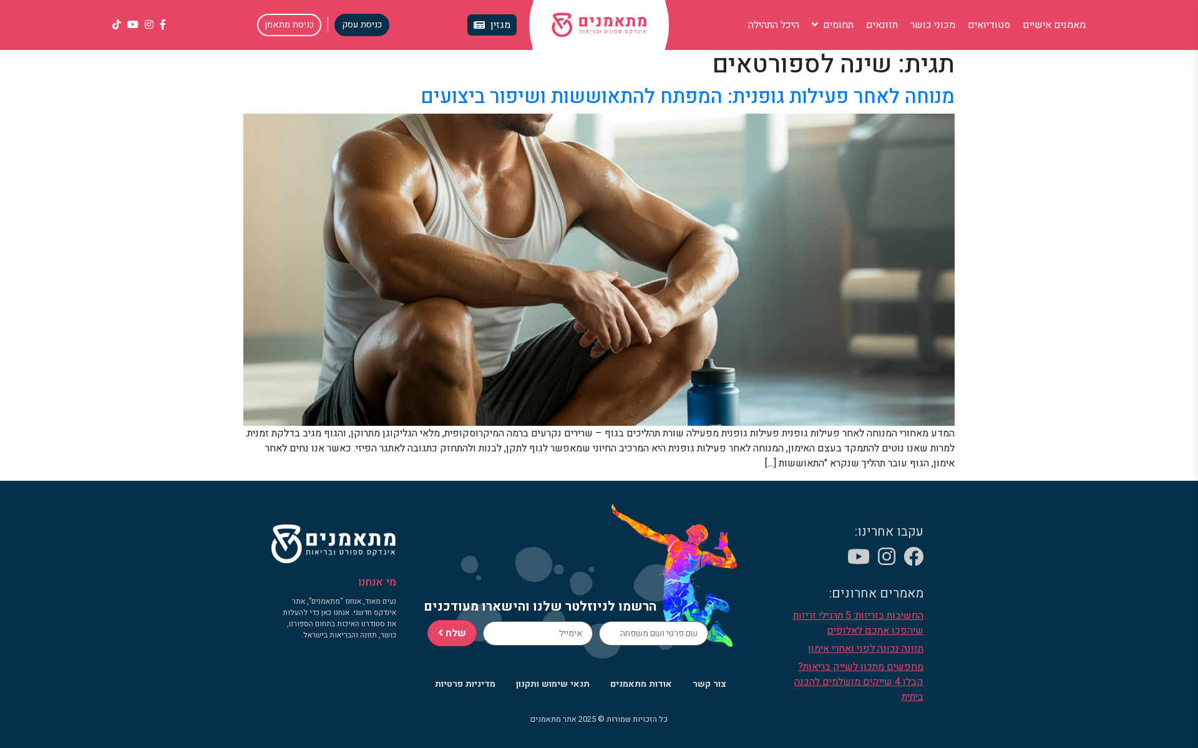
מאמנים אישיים (1054, 24)
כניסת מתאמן (289, 24)
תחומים (837, 24)
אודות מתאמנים (641, 684)
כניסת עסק (362, 24)
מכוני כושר (932, 24)
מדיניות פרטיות (465, 684)
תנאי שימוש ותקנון (553, 684)
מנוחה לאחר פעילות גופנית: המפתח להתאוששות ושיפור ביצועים (688, 96)
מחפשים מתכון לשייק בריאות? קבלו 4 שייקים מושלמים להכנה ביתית (858, 681)
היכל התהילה (773, 24)
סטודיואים (989, 24)
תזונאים (882, 24)
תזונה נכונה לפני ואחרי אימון (865, 648)
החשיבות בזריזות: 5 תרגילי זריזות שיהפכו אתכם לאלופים (858, 623)
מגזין (500, 24)
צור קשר (709, 684)
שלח (454, 633)
